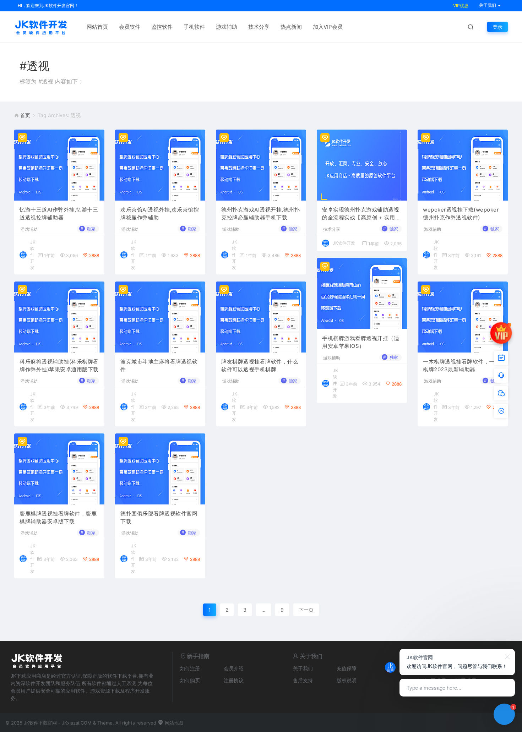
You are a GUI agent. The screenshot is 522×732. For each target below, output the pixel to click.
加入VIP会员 (328, 26)
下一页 (306, 610)
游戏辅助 (226, 26)
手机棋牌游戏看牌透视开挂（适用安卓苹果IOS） (360, 342)
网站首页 (97, 26)
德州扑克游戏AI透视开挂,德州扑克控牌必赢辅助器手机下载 (260, 213)
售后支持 (303, 680)
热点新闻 (291, 26)
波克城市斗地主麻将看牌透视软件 (158, 365)
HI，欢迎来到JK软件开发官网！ (48, 5)
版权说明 (347, 680)
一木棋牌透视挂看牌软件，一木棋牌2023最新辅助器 (461, 365)
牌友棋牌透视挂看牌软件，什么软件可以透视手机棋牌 (259, 365)
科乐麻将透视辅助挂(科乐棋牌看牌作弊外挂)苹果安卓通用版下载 (59, 365)
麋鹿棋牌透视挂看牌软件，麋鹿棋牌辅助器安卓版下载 (58, 517)
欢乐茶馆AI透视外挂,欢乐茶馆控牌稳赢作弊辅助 (159, 213)
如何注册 (190, 668)
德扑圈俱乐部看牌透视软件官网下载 (158, 517)
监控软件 (162, 26)
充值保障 (347, 668)
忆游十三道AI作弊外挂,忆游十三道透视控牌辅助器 (59, 213)
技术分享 (259, 26)
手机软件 (194, 26)
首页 (25, 115)
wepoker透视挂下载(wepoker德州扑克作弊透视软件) (461, 213)
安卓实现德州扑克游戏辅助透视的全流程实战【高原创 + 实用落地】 (361, 214)
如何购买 (190, 680)
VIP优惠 (460, 5)
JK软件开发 (33, 254)
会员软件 (129, 26)
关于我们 (303, 668)
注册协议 (234, 680)
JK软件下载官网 (40, 723)
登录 (497, 27)
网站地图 (173, 723)
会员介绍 (234, 668)
